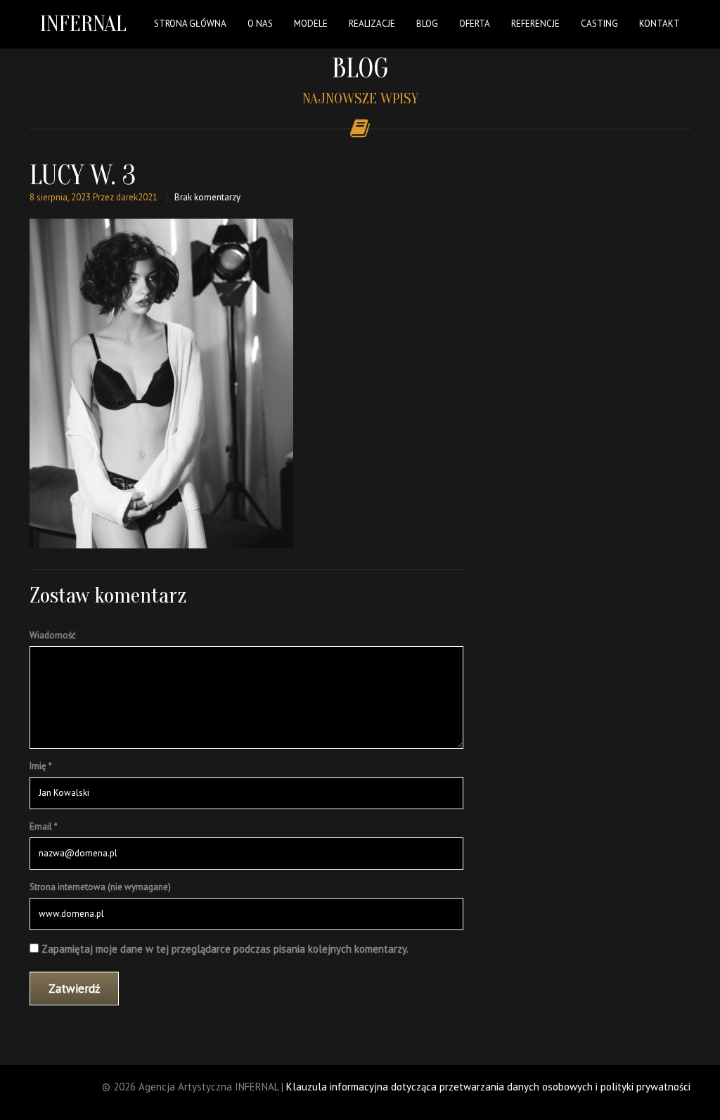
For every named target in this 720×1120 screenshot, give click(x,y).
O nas (260, 24)
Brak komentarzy (207, 197)
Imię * (41, 766)
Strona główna (190, 24)
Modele (311, 24)
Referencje (535, 24)
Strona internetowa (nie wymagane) (100, 887)
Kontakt (659, 24)
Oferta (474, 24)
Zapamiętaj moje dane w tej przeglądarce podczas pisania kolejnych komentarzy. (225, 948)
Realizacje (372, 24)
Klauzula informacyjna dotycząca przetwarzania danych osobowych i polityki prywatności (488, 1086)
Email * (44, 826)
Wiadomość (53, 635)
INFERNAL (83, 24)
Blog (427, 24)
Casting (599, 24)
